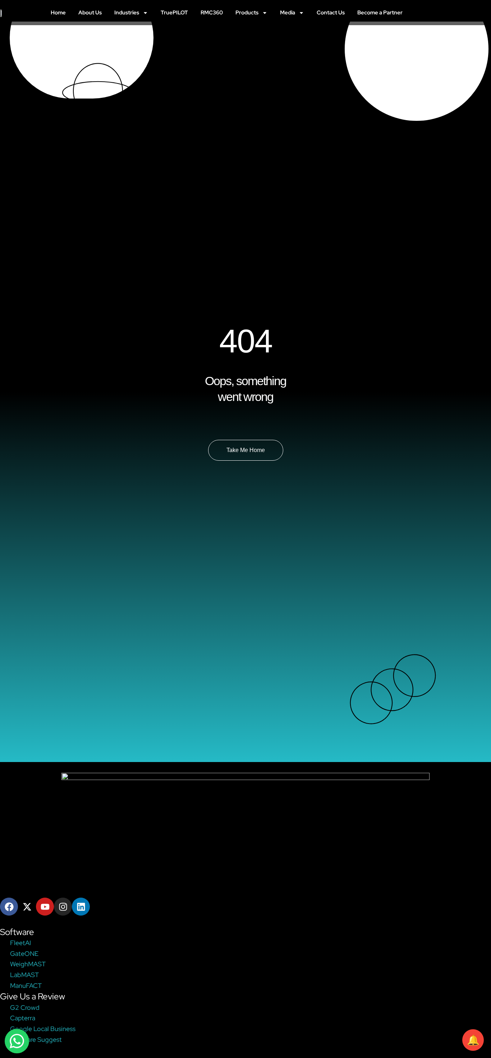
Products (246, 12)
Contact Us (331, 12)
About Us (90, 12)
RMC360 (212, 12)
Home (58, 12)
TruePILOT (174, 12)
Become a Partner (380, 12)
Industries (126, 12)
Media (287, 12)
